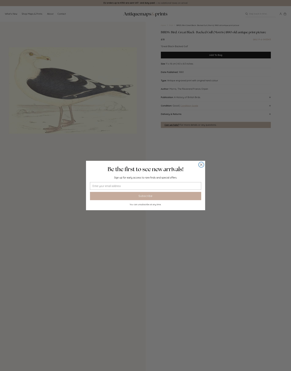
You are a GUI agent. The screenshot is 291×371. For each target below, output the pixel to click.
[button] (145, 169)
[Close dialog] (201, 164)
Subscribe (145, 196)
